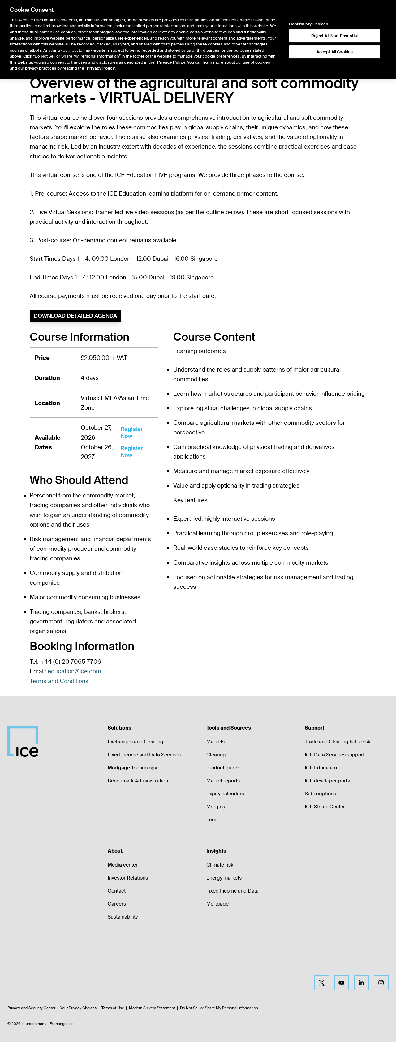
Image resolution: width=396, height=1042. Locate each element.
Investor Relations (128, 878)
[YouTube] (341, 982)
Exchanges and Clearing (135, 741)
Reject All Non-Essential (334, 35)
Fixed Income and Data (232, 891)
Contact (117, 891)
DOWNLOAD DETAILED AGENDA (75, 316)
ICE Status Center (325, 806)
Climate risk (219, 865)
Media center (123, 865)
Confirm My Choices (308, 24)
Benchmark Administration (138, 780)
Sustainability (123, 917)
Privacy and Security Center (31, 1007)
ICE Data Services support (334, 754)
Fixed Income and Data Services (144, 754)
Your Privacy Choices (78, 1007)
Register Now (132, 432)
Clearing (216, 754)
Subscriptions (320, 793)
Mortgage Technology (132, 767)
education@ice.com (74, 671)
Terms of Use (112, 1007)
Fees (211, 819)
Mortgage (217, 904)
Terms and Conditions (59, 681)
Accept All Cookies (334, 51)
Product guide (222, 767)
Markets (215, 741)
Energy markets (224, 878)
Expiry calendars (225, 793)
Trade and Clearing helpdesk (337, 741)
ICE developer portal (328, 780)
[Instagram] (381, 982)
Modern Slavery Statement (152, 1007)
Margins (215, 806)
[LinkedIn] (361, 982)
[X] (321, 982)
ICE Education (321, 767)
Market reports (223, 780)
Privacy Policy (171, 62)
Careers (117, 904)
